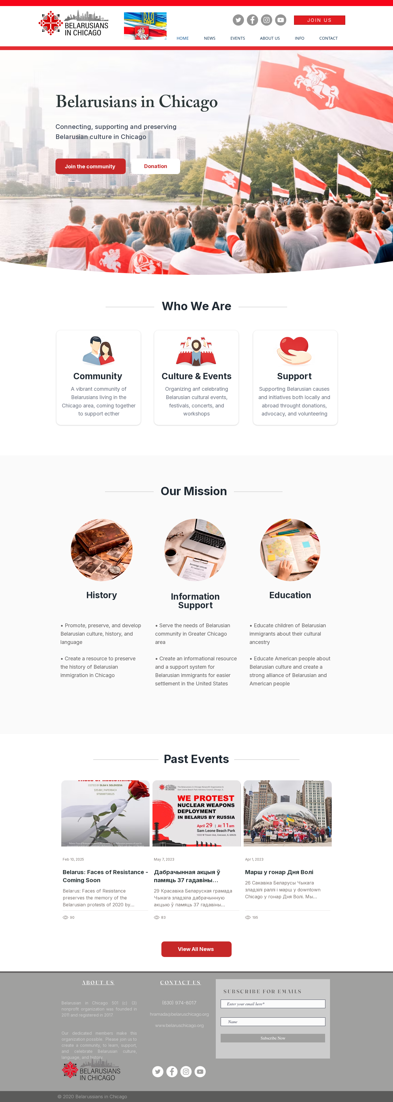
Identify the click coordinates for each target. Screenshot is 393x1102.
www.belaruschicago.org (179, 1025)
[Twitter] (238, 20)
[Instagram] (266, 20)
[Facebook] (252, 20)
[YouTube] (280, 20)
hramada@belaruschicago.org (179, 1014)
